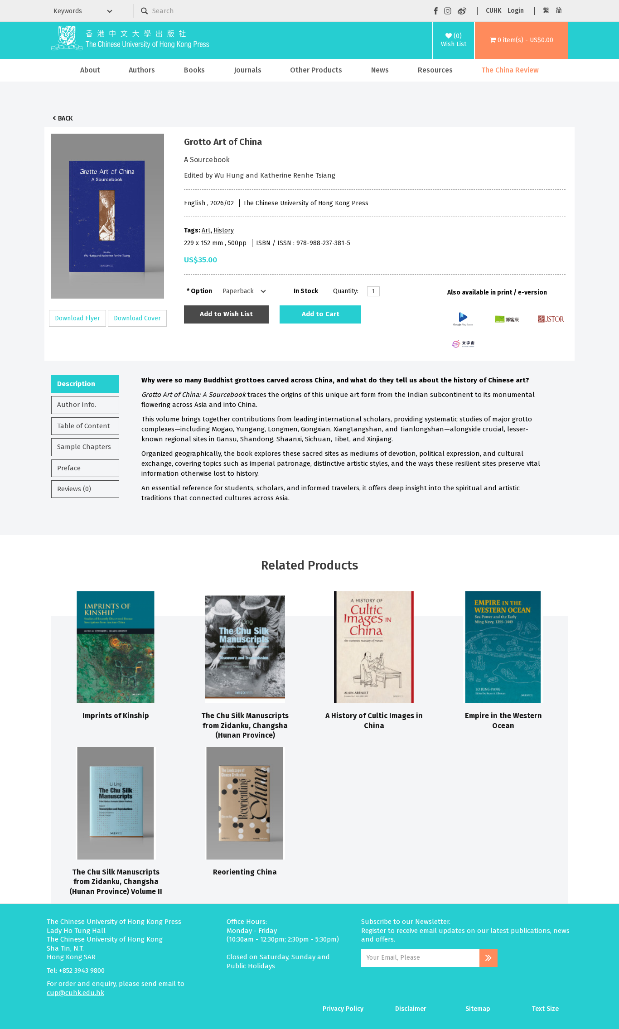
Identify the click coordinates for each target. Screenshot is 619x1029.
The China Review (510, 70)
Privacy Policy (343, 1009)
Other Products (316, 70)
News (380, 70)
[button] (521, 40)
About (90, 70)
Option (201, 291)
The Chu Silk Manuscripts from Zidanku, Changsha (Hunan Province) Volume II (115, 882)
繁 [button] (546, 10)
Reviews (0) (74, 489)
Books (194, 70)
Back (65, 118)
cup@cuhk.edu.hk (75, 993)
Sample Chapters (84, 447)
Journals (247, 70)
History (223, 230)
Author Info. (76, 405)
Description (76, 384)
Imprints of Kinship (115, 715)
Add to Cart (320, 314)
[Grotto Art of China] (107, 214)
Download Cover (137, 318)
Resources (435, 70)
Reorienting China (245, 872)
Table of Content (83, 426)
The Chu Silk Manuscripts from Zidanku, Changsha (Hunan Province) (245, 725)
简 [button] (559, 10)
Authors (142, 70)
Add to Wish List (226, 314)
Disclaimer (410, 1009)
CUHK (493, 10)
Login (516, 10)
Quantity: (345, 291)
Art (206, 230)
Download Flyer (77, 318)
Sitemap (477, 1009)
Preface (69, 468)
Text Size (545, 1009)
